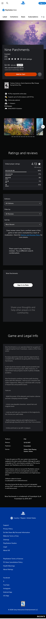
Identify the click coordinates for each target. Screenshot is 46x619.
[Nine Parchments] (19, 126)
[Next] (43, 127)
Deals (23, 17)
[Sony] (41, 618)
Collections (14, 17)
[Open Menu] (2, 3)
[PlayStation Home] (23, 3)
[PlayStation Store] (10, 10)
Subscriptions (33, 17)
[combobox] (23, 203)
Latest (5, 17)
